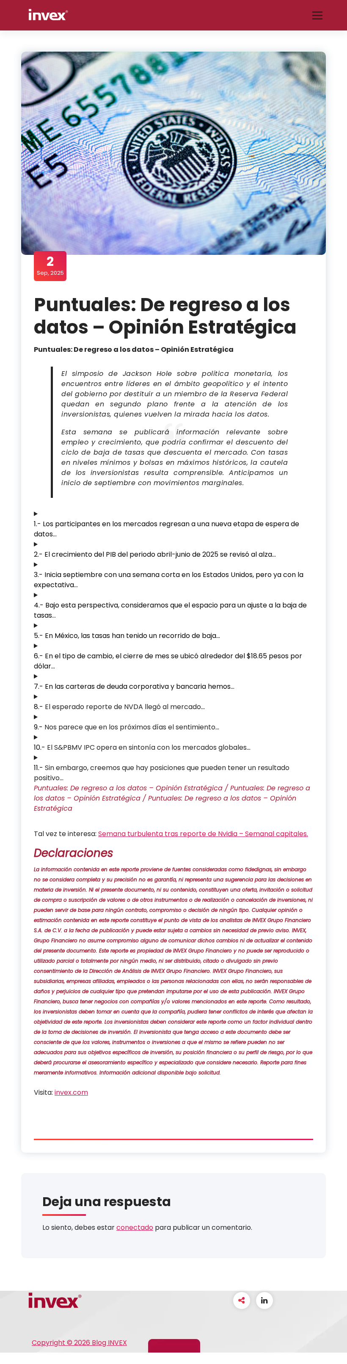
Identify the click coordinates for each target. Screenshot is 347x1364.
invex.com (71, 1092)
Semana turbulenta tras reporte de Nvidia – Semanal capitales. (203, 834)
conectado (134, 1227)
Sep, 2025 (50, 265)
